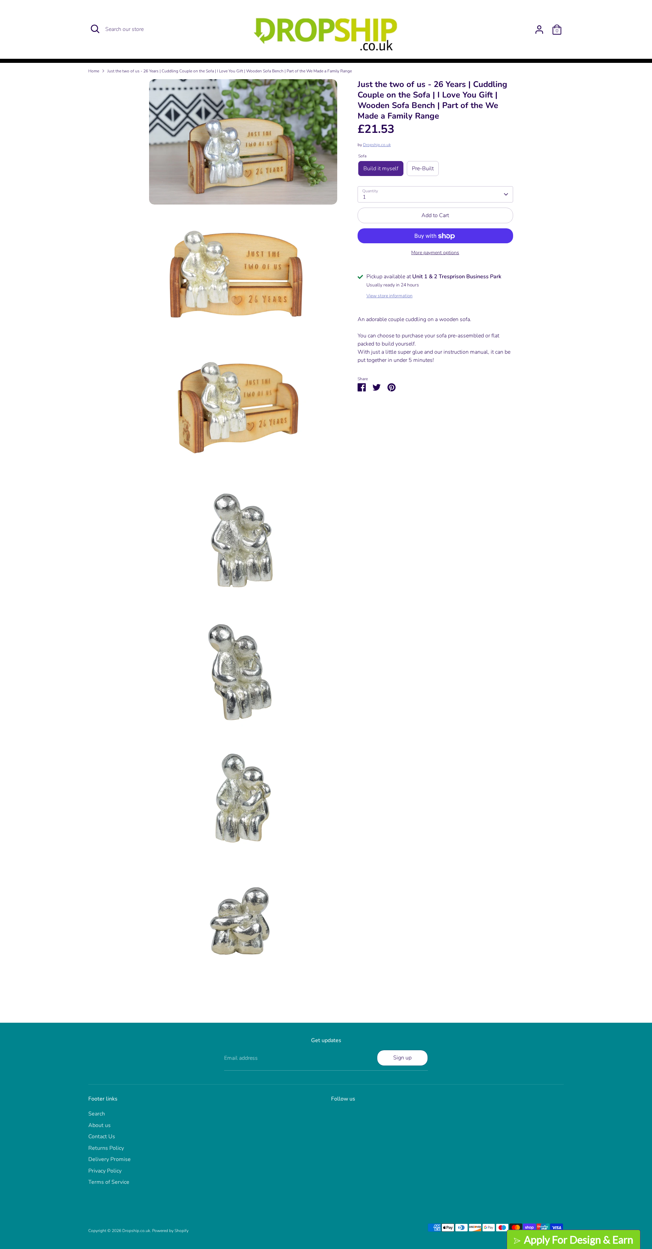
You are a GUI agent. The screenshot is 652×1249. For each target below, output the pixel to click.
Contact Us (101, 1136)
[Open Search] (95, 29)
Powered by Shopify (170, 1230)
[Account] (539, 29)
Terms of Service (108, 1182)
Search (96, 1114)
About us (99, 1125)
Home (93, 71)
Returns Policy (106, 1148)
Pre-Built (423, 168)
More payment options (435, 253)
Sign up (402, 1057)
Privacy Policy (105, 1171)
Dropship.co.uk (377, 144)
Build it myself (380, 168)
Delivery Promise (109, 1159)
